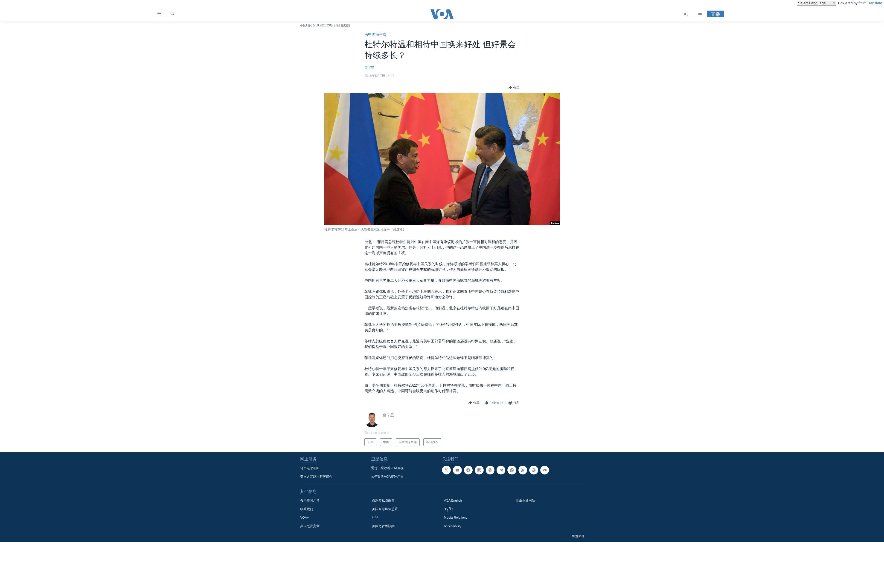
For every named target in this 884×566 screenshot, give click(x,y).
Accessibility (452, 526)
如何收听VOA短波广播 (387, 476)
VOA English (453, 500)
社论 (375, 517)
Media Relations (455, 517)
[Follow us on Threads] (490, 470)
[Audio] (686, 14)
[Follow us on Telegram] (501, 470)
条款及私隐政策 (383, 500)
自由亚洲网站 (525, 500)
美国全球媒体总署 (385, 509)
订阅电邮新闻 (310, 468)
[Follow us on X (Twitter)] (446, 470)
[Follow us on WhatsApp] (511, 470)
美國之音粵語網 (383, 526)
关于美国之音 (310, 500)
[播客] (533, 470)
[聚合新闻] (522, 470)
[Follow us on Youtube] (457, 470)
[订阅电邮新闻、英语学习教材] (544, 470)
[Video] (700, 14)
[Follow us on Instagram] (479, 470)
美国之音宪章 (310, 526)
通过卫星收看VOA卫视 (387, 468)
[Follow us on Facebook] (468, 470)
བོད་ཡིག (448, 509)
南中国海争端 (375, 34)
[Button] (514, 87)
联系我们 (306, 509)
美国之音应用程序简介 (316, 476)
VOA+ (304, 517)
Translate (874, 3)
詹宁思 (369, 67)
